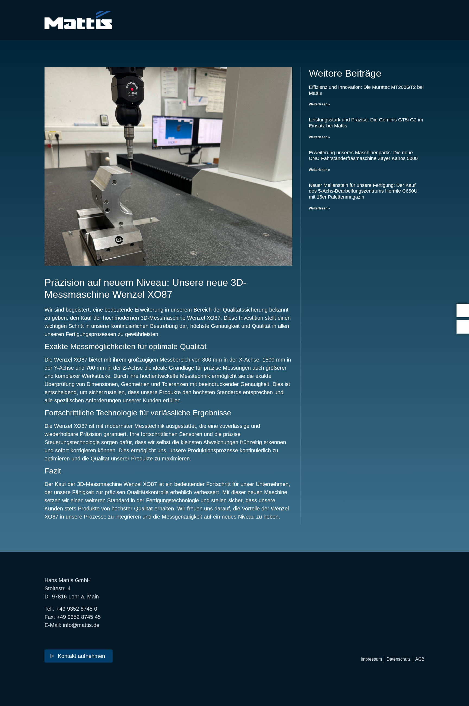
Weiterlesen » (319, 104)
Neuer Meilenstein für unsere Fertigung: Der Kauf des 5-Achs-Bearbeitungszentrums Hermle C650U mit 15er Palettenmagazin (363, 191)
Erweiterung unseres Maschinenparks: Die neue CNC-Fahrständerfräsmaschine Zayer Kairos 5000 (363, 155)
